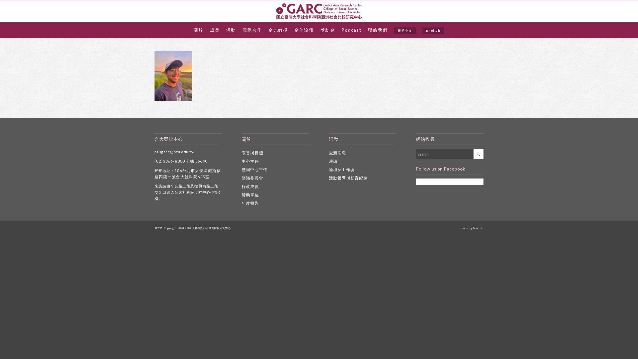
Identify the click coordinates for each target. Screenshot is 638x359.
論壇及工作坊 (342, 169)
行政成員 (250, 186)
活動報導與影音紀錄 (348, 178)
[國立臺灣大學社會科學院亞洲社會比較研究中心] (319, 11)
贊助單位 (250, 194)
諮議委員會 (252, 178)
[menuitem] (199, 30)
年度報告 (250, 203)
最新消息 (337, 152)
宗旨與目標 (252, 152)
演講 (333, 161)
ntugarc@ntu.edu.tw (175, 151)
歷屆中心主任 (255, 169)
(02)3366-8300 (170, 161)
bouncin (478, 228)
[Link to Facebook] (621, 11)
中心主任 (250, 161)
